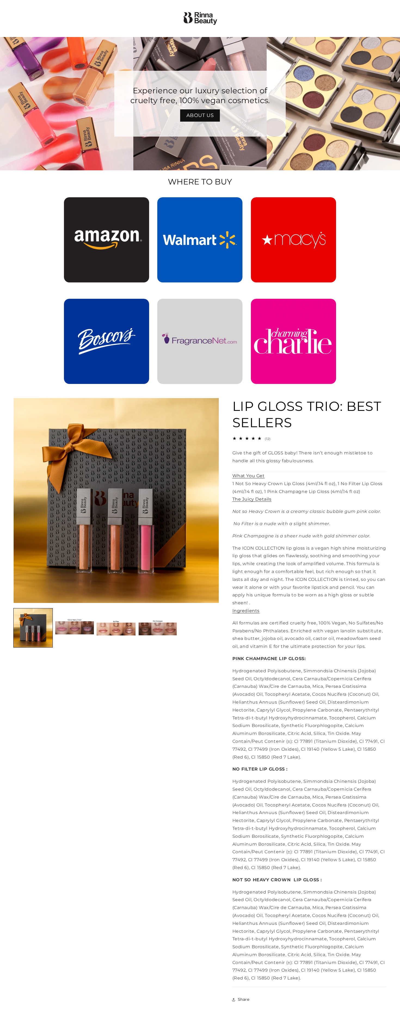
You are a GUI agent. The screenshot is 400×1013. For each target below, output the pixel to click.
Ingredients (246, 610)
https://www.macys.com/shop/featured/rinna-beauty (293, 204)
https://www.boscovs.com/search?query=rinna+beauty (103, 306)
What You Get (248, 475)
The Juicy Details (252, 499)
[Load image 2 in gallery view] (74, 627)
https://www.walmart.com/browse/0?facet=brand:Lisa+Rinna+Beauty (199, 204)
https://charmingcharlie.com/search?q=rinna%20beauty (293, 306)
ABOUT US (200, 115)
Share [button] (244, 999)
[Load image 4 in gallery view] (157, 627)
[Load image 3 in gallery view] (116, 627)
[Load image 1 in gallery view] (33, 627)
